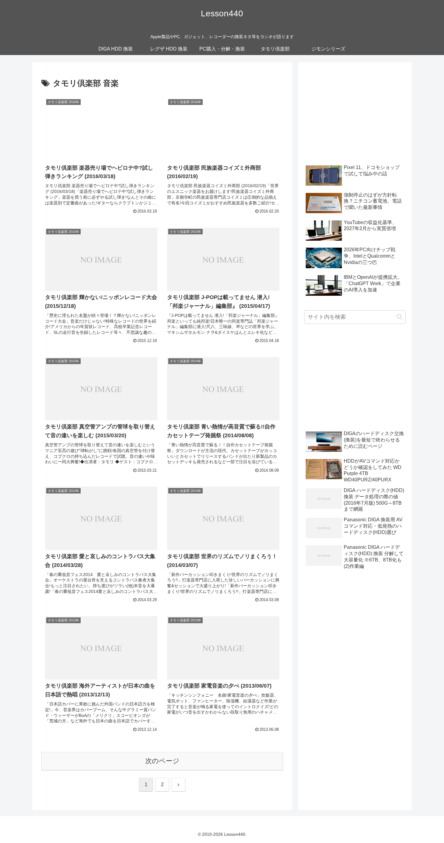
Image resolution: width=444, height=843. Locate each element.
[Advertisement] (355, 110)
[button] (399, 316)
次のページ (162, 761)
